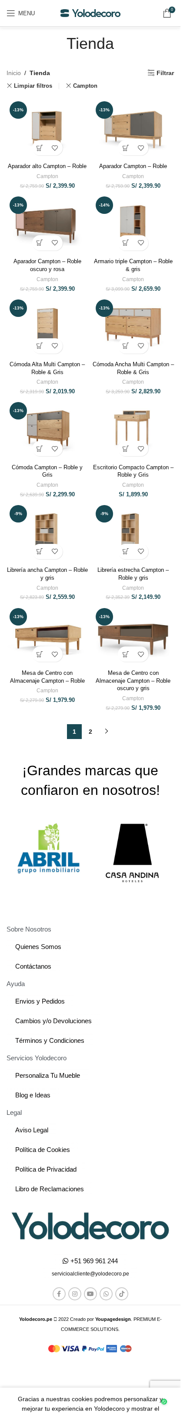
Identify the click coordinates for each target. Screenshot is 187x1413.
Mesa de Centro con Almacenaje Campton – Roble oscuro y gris (133, 680)
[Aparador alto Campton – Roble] (47, 129)
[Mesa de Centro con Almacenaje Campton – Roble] (47, 636)
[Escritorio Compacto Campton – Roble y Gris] (133, 430)
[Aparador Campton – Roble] (133, 129)
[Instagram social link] (74, 1293)
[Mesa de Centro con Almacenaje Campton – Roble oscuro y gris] (133, 636)
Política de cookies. (133, 1370)
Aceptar (108, 1400)
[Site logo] (90, 12)
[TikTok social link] (121, 1293)
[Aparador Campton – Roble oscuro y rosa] (47, 224)
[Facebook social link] (59, 1293)
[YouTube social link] (90, 1293)
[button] (39, 147)
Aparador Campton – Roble (133, 166)
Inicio (14, 72)
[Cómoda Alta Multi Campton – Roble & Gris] (47, 327)
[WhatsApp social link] (106, 1293)
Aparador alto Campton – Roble (47, 166)
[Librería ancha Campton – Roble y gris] (47, 533)
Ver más (64, 1399)
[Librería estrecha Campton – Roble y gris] (133, 533)
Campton (85, 86)
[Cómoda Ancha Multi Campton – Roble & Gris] (133, 327)
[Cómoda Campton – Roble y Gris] (47, 430)
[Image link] (90, 1225)
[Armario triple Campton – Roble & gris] (133, 224)
